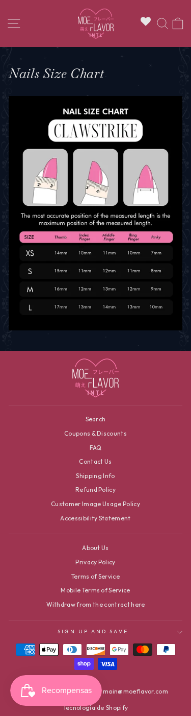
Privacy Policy (95, 562)
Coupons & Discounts (95, 433)
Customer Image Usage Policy (95, 504)
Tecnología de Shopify (95, 707)
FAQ (96, 447)
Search (96, 419)
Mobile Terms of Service (95, 590)
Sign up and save (93, 631)
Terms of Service (95, 576)
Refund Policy (95, 489)
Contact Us (95, 461)
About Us (95, 548)
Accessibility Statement (95, 518)
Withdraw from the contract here (95, 604)
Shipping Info (95, 476)
